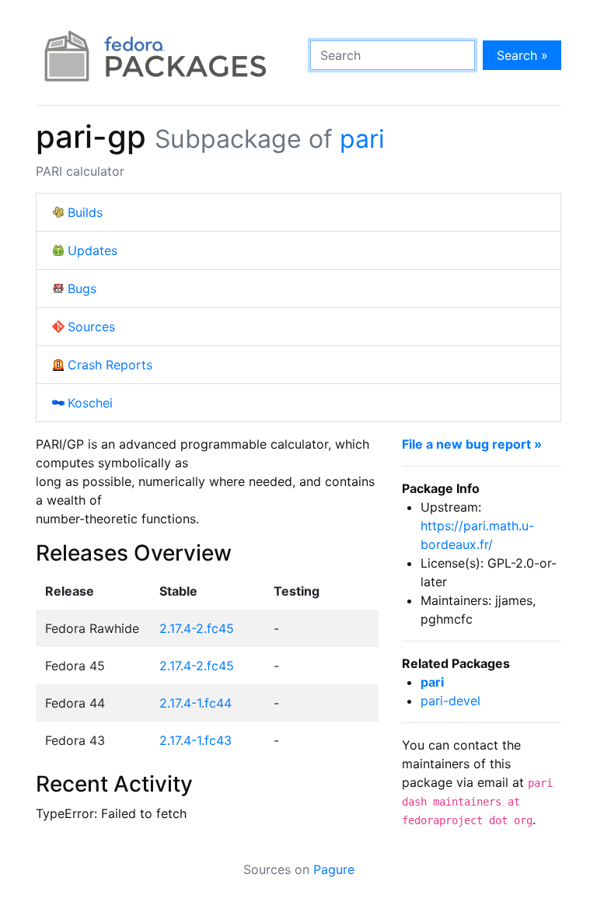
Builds (85, 212)
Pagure (333, 869)
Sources (91, 326)
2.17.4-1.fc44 (195, 703)
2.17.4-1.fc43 (195, 740)
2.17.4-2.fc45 (196, 628)
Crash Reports (110, 364)
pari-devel (450, 700)
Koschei (90, 403)
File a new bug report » (472, 444)
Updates (92, 250)
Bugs (82, 288)
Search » (522, 55)
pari (362, 139)
